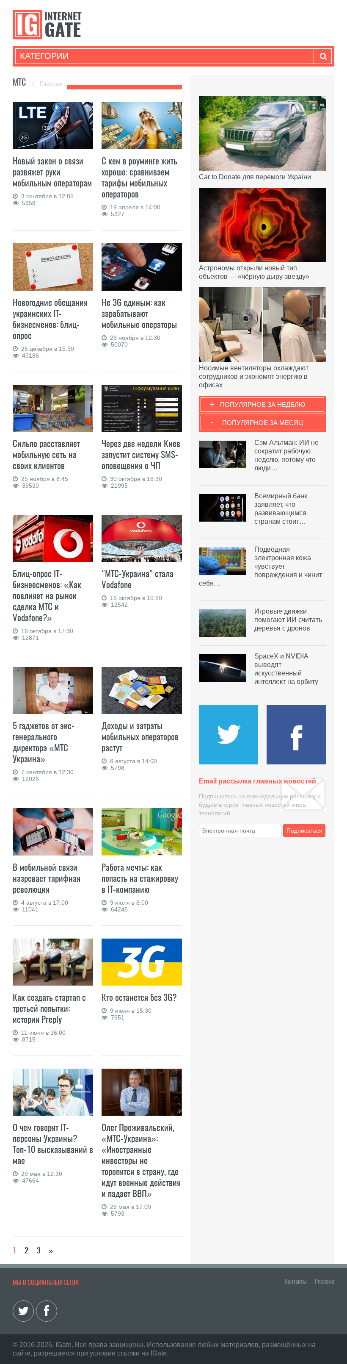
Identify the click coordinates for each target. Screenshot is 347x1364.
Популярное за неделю (262, 404)
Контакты (295, 1281)
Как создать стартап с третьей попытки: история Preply (49, 1008)
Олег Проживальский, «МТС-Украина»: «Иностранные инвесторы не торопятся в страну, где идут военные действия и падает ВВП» (141, 1160)
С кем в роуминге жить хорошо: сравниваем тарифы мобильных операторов (139, 177)
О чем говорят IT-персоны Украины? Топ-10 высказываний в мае (53, 1144)
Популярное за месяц (262, 422)
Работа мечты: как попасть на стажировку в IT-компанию (140, 878)
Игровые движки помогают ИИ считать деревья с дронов (288, 620)
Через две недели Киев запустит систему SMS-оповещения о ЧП (141, 454)
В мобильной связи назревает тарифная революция (46, 878)
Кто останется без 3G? (139, 997)
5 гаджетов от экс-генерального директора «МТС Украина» (43, 742)
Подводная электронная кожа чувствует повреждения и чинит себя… (260, 566)
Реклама (324, 1281)
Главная (51, 83)
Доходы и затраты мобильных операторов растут (140, 737)
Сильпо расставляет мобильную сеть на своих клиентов (46, 454)
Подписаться (304, 830)
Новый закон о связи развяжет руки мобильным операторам (52, 172)
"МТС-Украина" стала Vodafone (138, 579)
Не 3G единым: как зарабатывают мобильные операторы (139, 313)
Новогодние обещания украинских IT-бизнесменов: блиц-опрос (50, 319)
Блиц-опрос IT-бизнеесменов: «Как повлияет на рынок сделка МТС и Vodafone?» (47, 595)
